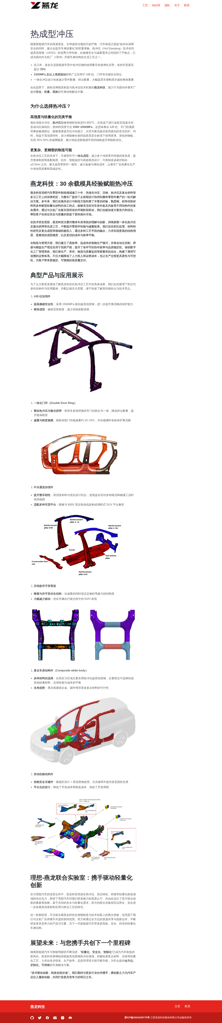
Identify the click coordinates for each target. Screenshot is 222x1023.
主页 (177, 1006)
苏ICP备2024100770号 (137, 1017)
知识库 (156, 5)
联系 (187, 5)
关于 (177, 5)
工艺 (145, 5)
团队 (167, 5)
